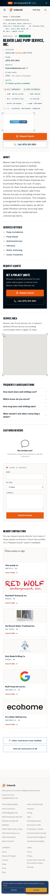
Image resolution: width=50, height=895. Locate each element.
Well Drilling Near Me (10, 813)
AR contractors (36, 26)
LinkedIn (36, 108)
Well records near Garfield (17, 23)
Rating (9, 482)
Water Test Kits (8, 841)
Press (4, 868)
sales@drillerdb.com (10, 798)
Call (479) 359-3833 (27, 144)
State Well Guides (9, 837)
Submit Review (25, 515)
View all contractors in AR (25, 748)
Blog (3, 872)
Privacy (29, 856)
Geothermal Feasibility (35, 841)
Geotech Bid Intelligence (36, 837)
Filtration (34, 99)
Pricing (29, 813)
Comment (9, 493)
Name (8, 472)
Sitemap (30, 867)
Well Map (36, 10)
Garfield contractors (14, 26)
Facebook (16, 108)
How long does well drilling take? (19, 406)
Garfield (18, 53)
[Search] (45, 9)
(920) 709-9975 (8, 795)
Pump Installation (15, 94)
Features (30, 809)
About (4, 852)
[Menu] (4, 9)
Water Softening (14, 103)
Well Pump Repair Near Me (12, 817)
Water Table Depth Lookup (12, 829)
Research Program (9, 856)
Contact (5, 860)
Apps (29, 817)
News (4, 864)
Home (5, 17)
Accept (36, 890)
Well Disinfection (15, 99)
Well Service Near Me (10, 821)
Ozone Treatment (35, 103)
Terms (29, 852)
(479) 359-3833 (12, 60)
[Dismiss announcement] (46, 3)
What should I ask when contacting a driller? (21, 415)
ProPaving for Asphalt (35, 829)
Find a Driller (16, 17)
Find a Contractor (8, 809)
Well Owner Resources (11, 833)
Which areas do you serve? (16, 399)
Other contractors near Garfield (26, 740)
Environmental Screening (36, 833)
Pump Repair (35, 94)
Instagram (26, 108)
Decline (14, 890)
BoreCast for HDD (34, 825)
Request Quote (27, 136)
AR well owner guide (13, 31)
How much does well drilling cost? (20, 391)
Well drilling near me (17, 29)
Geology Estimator (34, 821)
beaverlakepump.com (15, 68)
